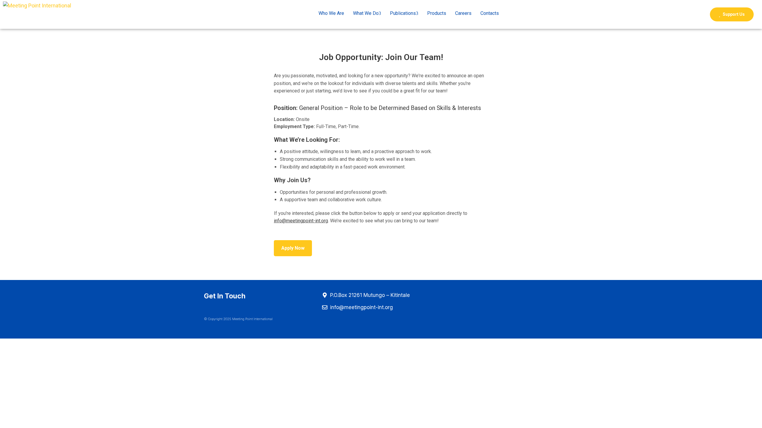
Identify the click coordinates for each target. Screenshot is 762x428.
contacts (489, 13)
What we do (366, 13)
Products (436, 13)
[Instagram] (466, 296)
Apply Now (293, 248)
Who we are (331, 13)
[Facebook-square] (446, 296)
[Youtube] (486, 296)
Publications (403, 13)
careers (463, 13)
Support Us (733, 14)
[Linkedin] (507, 296)
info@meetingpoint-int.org (301, 221)
